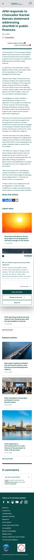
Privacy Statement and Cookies (13, 537)
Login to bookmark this (21, 45)
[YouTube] (17, 502)
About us (5, 508)
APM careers (6, 522)
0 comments (9, 37)
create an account (11, 482)
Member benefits (8, 516)
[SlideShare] (12, 502)
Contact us (6, 511)
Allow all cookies (17, 292)
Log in (7, 480)
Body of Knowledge (9, 531)
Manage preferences (16, 297)
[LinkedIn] (8, 502)
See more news (7, 330)
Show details (24, 286)
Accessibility (6, 528)
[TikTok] (21, 502)
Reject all (17, 302)
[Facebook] (3, 502)
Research (5, 519)
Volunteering (6, 513)
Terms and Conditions (10, 540)
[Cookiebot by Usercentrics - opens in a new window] (24, 256)
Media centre (7, 534)
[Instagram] (25, 502)
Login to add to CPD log (16, 43)
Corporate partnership (10, 525)
